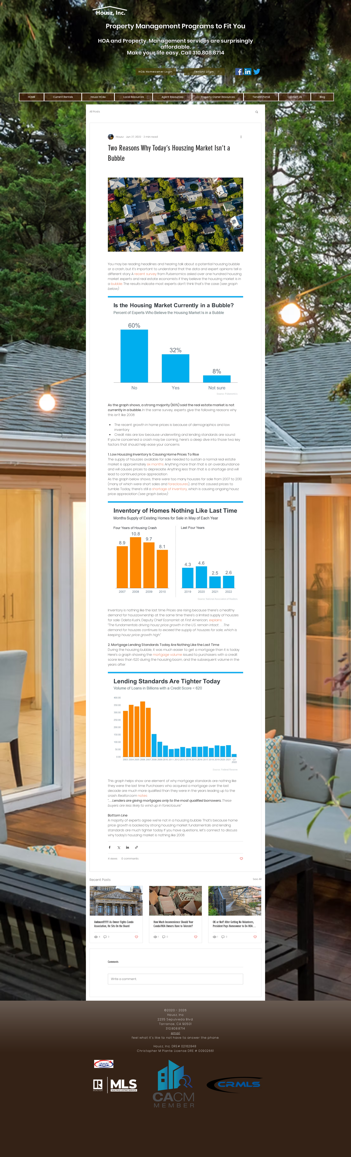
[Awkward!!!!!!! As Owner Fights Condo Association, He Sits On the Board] (116, 901)
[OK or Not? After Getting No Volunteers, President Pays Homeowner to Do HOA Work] (234, 901)
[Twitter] (256, 71)
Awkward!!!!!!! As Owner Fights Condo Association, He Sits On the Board (113, 924)
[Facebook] (238, 71)
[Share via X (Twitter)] (118, 847)
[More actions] (241, 137)
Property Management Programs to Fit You (175, 26)
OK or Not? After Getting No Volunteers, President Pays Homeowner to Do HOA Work (233, 924)
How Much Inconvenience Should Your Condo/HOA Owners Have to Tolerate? (173, 924)
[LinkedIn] (247, 71)
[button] (256, 111)
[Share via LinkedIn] (127, 847)
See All (257, 879)
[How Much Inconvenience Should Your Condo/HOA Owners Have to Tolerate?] (175, 901)
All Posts (95, 111)
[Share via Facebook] (109, 847)
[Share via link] (136, 847)
